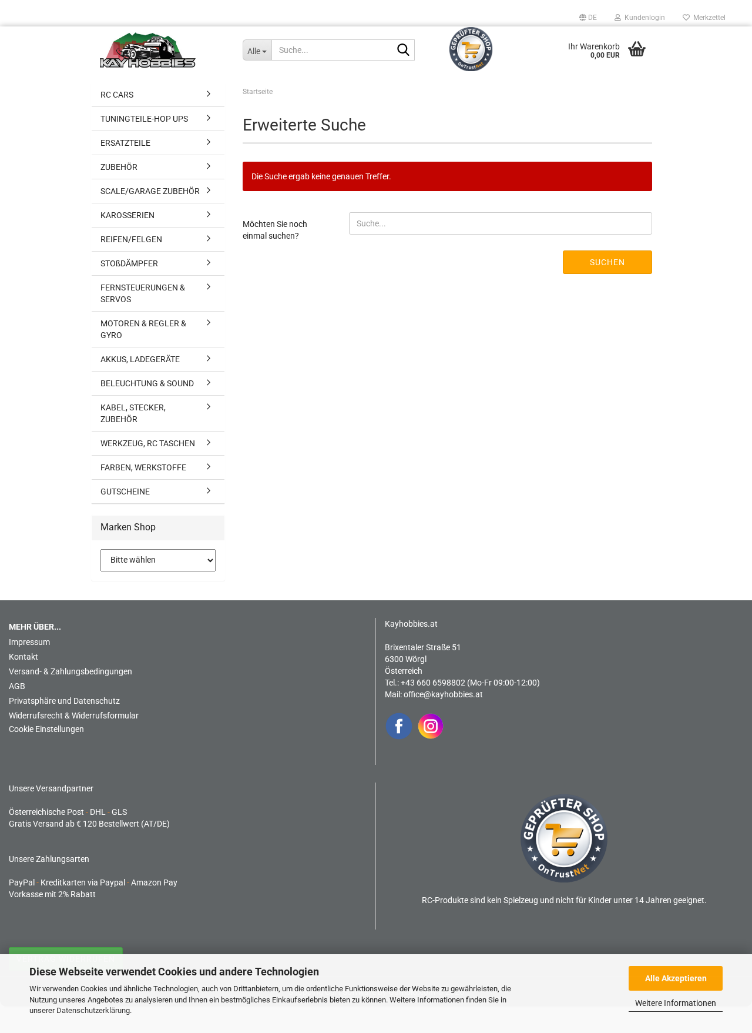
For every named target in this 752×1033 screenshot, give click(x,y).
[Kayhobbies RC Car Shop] (162, 49)
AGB (17, 686)
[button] (588, 17)
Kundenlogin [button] (643, 18)
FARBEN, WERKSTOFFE (143, 467)
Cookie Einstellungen (46, 729)
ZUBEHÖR (118, 167)
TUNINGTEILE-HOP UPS (144, 118)
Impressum (29, 642)
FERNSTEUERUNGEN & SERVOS (142, 293)
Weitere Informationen (675, 1003)
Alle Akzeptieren (676, 978)
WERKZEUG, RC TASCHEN (147, 443)
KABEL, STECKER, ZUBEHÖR (133, 413)
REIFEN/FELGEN (131, 239)
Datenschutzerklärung (93, 1010)
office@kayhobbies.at (443, 694)
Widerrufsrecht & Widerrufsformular (74, 715)
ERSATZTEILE (125, 143)
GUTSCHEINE (125, 491)
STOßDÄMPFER (129, 263)
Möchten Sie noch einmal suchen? (275, 229)
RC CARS (116, 94)
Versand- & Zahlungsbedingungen (70, 671)
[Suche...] (403, 50)
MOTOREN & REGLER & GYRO (143, 329)
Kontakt (23, 656)
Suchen (607, 262)
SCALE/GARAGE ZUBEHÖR (150, 191)
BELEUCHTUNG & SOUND (147, 383)
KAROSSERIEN (127, 215)
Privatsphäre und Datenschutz (64, 701)
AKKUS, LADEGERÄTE (140, 359)
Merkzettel (708, 18)
